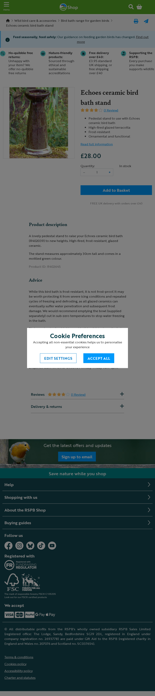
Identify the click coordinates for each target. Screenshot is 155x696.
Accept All (99, 358)
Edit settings (58, 358)
